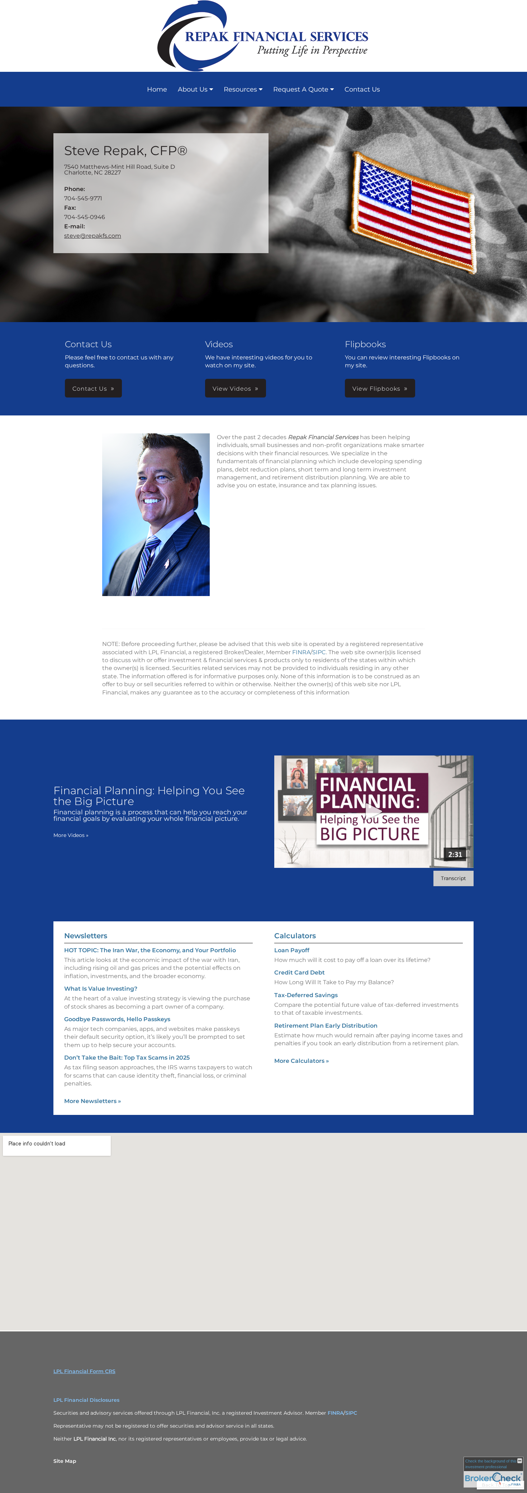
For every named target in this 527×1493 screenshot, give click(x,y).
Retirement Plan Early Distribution (326, 1025)
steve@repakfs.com (92, 235)
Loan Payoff (291, 950)
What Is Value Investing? (100, 988)
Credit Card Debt (299, 972)
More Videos (71, 835)
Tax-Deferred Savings (306, 995)
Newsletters (85, 935)
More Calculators (301, 1060)
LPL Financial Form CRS (84, 1371)
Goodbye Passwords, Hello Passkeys (117, 1019)
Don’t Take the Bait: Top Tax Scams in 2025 (127, 1057)
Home (157, 89)
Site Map (64, 1461)
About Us (193, 89)
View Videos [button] (232, 388)
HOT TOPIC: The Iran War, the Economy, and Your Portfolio (150, 950)
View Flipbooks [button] (376, 388)
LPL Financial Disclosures (86, 1400)
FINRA (301, 652)
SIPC (319, 652)
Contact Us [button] (89, 388)
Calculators (295, 935)
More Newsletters (92, 1101)
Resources (240, 89)
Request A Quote (300, 89)
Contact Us (362, 89)
